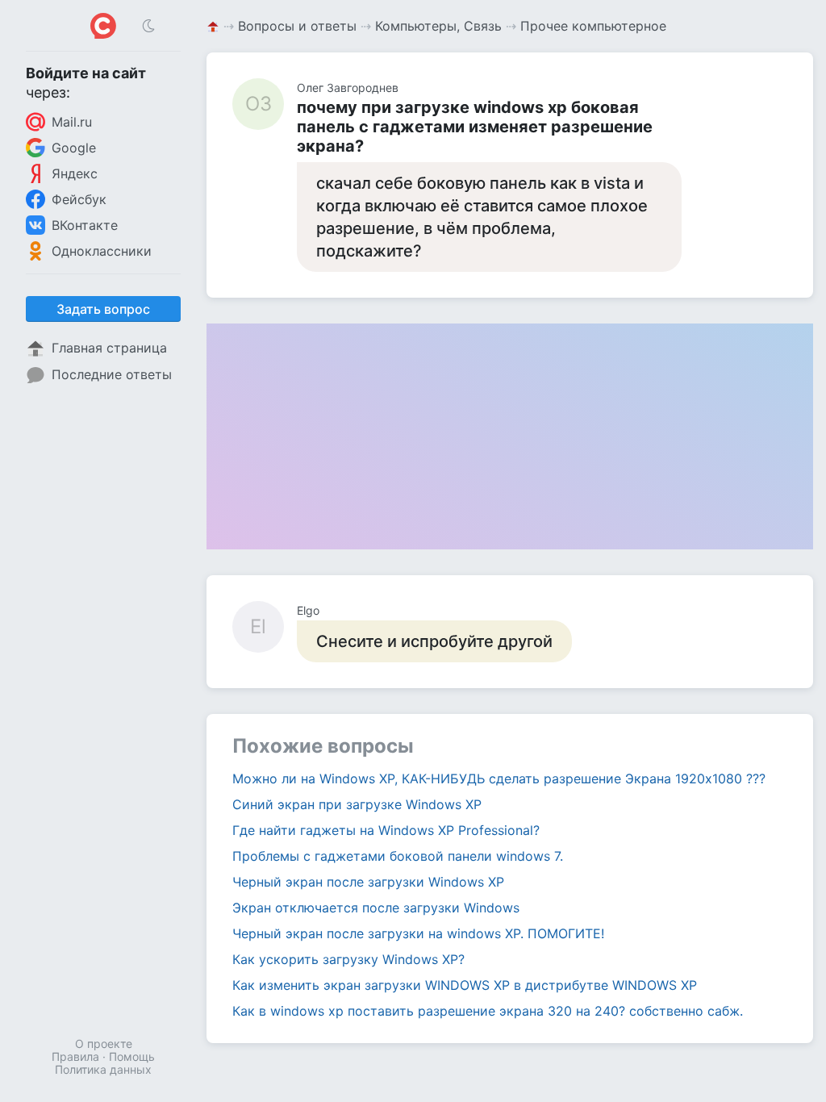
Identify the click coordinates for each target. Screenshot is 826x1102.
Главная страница (109, 348)
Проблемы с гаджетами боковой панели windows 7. (397, 856)
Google (74, 148)
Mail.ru (72, 122)
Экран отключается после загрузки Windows (375, 908)
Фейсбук (79, 199)
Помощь (132, 1056)
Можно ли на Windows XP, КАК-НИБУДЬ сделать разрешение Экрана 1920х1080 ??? (499, 778)
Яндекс (75, 173)
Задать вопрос (103, 309)
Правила (75, 1056)
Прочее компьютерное (593, 26)
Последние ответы (112, 374)
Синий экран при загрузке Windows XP (357, 804)
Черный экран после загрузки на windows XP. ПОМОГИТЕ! (418, 933)
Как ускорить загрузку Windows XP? (348, 959)
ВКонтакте (85, 225)
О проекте (103, 1043)
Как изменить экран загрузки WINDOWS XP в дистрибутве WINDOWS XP (464, 985)
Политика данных (103, 1069)
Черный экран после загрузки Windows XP (368, 882)
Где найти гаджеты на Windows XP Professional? (386, 830)
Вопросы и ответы (297, 26)
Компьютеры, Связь (438, 26)
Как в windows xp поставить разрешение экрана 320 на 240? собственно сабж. (487, 1011)
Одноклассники (102, 251)
